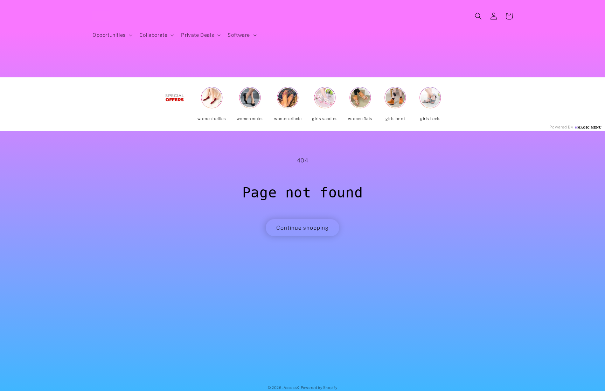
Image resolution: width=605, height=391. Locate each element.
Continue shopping (302, 228)
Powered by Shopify (319, 387)
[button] (111, 35)
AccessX (291, 387)
